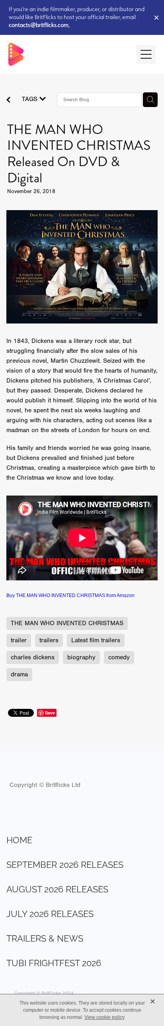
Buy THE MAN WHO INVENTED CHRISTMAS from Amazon (70, 595)
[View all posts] (8, 100)
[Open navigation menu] (146, 54)
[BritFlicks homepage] (68, 54)
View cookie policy (104, 1017)
